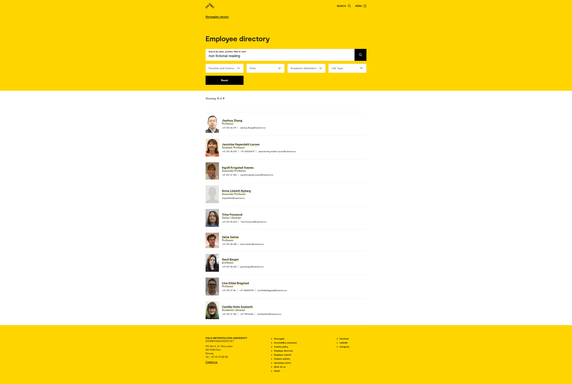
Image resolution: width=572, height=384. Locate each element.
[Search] (349, 5)
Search (341, 5)
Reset (224, 80)
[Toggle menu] (364, 6)
